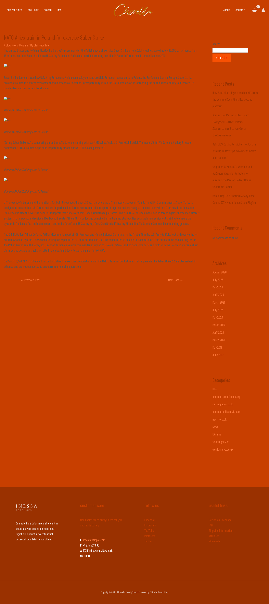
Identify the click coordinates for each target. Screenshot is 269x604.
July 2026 (217, 280)
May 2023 (217, 317)
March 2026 (218, 302)
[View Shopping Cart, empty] (254, 10)
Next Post (175, 280)
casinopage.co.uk (222, 404)
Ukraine (23, 45)
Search (216, 44)
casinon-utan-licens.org (226, 396)
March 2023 (218, 325)
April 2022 (218, 332)
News (15, 45)
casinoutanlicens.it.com (226, 411)
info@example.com (94, 540)
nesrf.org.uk (219, 419)
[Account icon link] (263, 10)
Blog (8, 45)
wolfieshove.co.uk (222, 449)
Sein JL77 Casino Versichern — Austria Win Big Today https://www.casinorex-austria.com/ (234, 150)
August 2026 (219, 272)
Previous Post (30, 280)
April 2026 (218, 294)
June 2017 (218, 355)
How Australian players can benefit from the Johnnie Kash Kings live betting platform (235, 99)
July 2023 (217, 310)
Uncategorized (220, 442)
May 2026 (217, 287)
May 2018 (217, 347)
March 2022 (218, 340)
